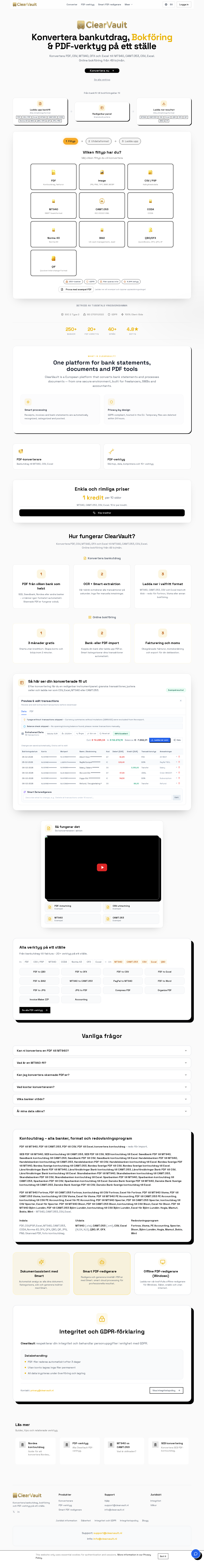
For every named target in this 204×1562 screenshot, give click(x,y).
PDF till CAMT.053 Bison (101, 1204)
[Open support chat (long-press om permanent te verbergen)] (195, 1553)
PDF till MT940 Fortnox (33, 1192)
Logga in (184, 4)
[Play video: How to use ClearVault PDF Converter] (102, 868)
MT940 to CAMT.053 (81, 981)
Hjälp (107, 1500)
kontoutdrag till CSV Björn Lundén (108, 1207)
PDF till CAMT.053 (50, 1146)
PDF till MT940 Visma (155, 1192)
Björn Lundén (147, 1229)
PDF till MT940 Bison (72, 1204)
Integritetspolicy (129, 1520)
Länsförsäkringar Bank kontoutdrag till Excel (47, 1173)
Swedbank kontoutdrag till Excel (117, 1158)
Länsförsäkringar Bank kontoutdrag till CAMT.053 (99, 1169)
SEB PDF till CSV (94, 1154)
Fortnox (136, 1225)
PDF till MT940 (28, 1146)
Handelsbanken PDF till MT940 (158, 1158)
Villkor (153, 1505)
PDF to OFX (81, 971)
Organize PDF (164, 990)
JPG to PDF (81, 990)
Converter (72, 4)
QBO (92, 1229)
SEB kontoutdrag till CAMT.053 (63, 1154)
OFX (102, 1229)
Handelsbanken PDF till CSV (91, 1162)
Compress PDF (122, 990)
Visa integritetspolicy (164, 1390)
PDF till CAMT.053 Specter (142, 1200)
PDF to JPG (39, 990)
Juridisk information (66, 1520)
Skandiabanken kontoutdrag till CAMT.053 (143, 1173)
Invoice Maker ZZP (39, 999)
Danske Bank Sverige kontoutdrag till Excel (123, 1184)
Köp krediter (104, 512)
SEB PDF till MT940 (31, 1154)
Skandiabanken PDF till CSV (36, 1177)
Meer (127, 4)
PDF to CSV (123, 971)
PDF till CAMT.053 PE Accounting (155, 1196)
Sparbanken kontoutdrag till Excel (86, 1181)
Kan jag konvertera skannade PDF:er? (43, 1075)
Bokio (22, 1211)
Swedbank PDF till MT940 (155, 1154)
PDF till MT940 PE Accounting (115, 1196)
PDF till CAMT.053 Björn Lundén (66, 1207)
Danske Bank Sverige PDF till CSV (74, 1184)
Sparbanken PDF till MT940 (120, 1177)
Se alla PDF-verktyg (32, 1010)
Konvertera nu (99, 70)
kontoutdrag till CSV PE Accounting (41, 1200)
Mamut (173, 1207)
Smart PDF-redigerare (109, 4)
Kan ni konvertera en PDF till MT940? (43, 1050)
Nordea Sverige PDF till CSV (105, 1165)
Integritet (155, 1500)
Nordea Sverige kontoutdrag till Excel (146, 1165)
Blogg (145, 1520)
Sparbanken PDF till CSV (48, 1181)
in (18, 1512)
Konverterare (66, 1500)
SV (171, 4)
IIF (98, 1229)
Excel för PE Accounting (80, 1200)
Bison (134, 1229)
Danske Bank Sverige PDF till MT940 (131, 1181)
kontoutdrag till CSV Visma (58, 1196)
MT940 (79, 1225)
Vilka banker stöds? (30, 1099)
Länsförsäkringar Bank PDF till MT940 (43, 1169)
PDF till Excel (85, 1146)
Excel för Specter (47, 1204)
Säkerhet (86, 1520)
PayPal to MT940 (122, 981)
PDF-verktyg (87, 4)
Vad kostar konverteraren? (36, 1087)
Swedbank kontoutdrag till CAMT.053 (43, 1158)
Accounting (81, 999)
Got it (163, 1556)
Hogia (164, 1207)
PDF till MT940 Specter (110, 1200)
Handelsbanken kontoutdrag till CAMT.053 (46, 1162)
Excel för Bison (161, 1204)
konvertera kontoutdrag (109, 1146)
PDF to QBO (39, 971)
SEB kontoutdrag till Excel (121, 1154)
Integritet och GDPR (105, 1520)
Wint (30, 1211)
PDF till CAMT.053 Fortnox (65, 1192)
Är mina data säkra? (31, 1111)
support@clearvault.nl (117, 1505)
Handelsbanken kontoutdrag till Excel (133, 1162)
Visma (145, 1225)
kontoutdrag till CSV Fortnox (101, 1192)
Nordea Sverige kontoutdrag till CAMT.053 (60, 1165)
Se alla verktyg (102, 79)
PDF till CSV (69, 1146)
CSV (116, 1225)
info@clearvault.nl (114, 1509)
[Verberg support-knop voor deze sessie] (192, 1550)
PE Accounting (160, 1225)
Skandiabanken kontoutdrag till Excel (78, 1177)
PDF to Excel (164, 971)
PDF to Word (164, 981)
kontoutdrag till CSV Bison (133, 1204)
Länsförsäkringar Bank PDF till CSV (154, 1169)
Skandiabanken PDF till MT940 (96, 1173)
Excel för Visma (85, 1196)
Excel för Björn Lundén (145, 1207)
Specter (175, 1225)
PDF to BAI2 (39, 981)
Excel (123, 1225)
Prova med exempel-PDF (78, 289)
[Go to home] (25, 4)
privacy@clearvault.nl (42, 1390)
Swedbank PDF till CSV (82, 1158)
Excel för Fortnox (130, 1192)
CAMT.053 (99, 1225)
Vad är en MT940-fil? (31, 1063)
